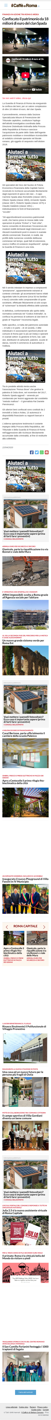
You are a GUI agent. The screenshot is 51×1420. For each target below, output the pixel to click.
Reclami (33, 1407)
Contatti (46, 1409)
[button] (7, 927)
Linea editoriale (11, 1407)
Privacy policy (42, 1407)
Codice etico (23, 1407)
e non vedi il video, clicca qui (17, 98)
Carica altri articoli (25, 1392)
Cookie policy (36, 1409)
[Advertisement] (25, 847)
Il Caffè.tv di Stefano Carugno (32, 1412)
